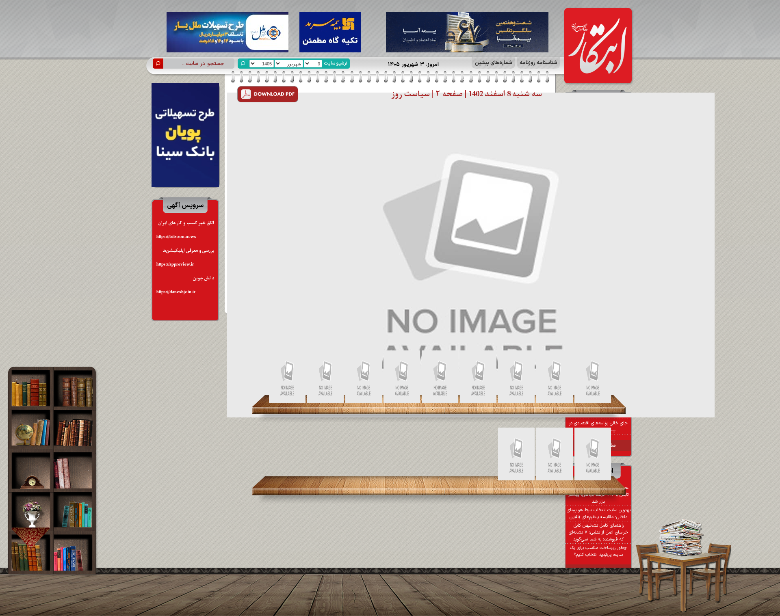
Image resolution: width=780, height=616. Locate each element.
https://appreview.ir (175, 264)
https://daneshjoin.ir (175, 292)
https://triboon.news (176, 237)
